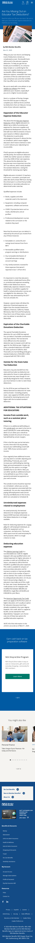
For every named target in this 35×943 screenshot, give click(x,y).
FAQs (4, 892)
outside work (10, 428)
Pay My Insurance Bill (9, 883)
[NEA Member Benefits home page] (8, 804)
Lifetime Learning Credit (14, 552)
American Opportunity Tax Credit (17, 599)
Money (5, 831)
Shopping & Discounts (9, 850)
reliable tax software (10, 89)
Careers (24, 910)
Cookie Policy (27, 918)
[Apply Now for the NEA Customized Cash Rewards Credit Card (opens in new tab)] (9, 814)
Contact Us (6, 896)
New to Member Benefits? (12, 793)
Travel (5, 854)
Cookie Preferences (17, 921)
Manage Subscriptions (9, 875)
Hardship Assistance (9, 861)
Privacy (8, 910)
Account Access (7, 872)
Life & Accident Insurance (10, 838)
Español (16, 910)
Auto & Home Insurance (10, 846)
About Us (7, 797)
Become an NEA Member (11, 918)
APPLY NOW (24, 817)
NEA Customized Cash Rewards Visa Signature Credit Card (26, 813)
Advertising (6, 914)
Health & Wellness (8, 842)
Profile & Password (8, 879)
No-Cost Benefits (9, 789)
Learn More (21, 676)
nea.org (15, 914)
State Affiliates (25, 914)
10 (26, 759)
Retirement (6, 835)
